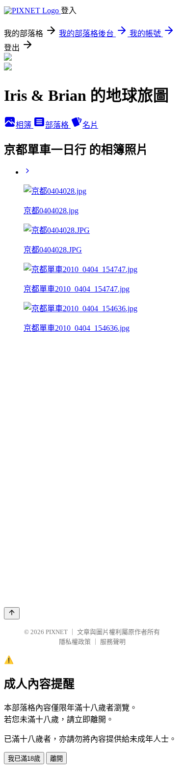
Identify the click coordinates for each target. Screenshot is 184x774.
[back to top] (12, 613)
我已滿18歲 (24, 758)
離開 (56, 758)
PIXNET (57, 632)
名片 (90, 125)
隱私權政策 (75, 641)
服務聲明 (113, 641)
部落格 (58, 125)
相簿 (24, 125)
